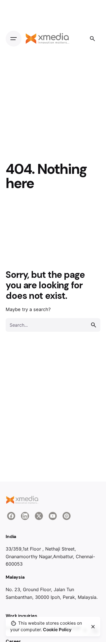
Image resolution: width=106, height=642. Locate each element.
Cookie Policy (57, 629)
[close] (93, 626)
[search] (93, 325)
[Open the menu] (13, 39)
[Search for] (53, 325)
